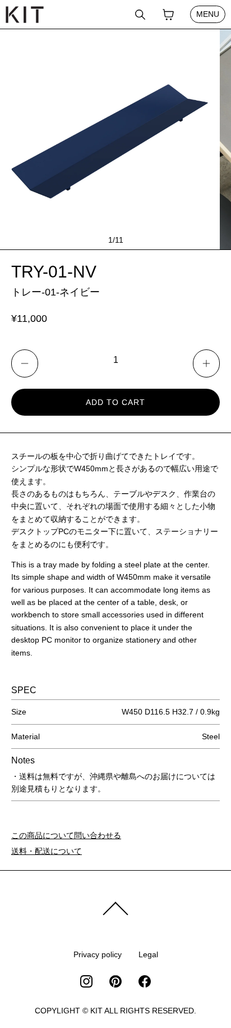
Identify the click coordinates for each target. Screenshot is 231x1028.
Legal (148, 954)
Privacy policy (97, 954)
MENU (207, 14)
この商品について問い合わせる (66, 835)
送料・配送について (46, 851)
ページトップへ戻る (115, 909)
